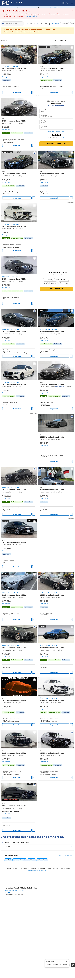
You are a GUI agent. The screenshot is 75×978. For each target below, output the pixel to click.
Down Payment (45, 120)
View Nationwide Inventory (37, 871)
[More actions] (33, 92)
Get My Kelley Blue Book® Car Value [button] (56, 131)
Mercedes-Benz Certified (11, 66)
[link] (6, 80)
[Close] (66, 961)
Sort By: (55, 41)
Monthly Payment (45, 109)
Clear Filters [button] (55, 24)
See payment (6, 77)
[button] (63, 3)
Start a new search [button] (66, 855)
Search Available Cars (56, 144)
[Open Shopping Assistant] (73, 965)
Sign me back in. (31, 16)
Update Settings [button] (63, 137)
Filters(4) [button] (32, 24)
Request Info (17, 93)
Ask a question (56, 289)
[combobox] (12, 23)
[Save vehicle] (34, 47)
